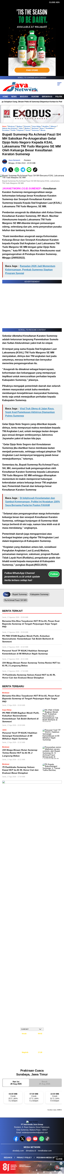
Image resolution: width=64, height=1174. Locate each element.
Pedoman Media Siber (47, 1158)
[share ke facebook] (5, 171)
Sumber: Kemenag (32, 1064)
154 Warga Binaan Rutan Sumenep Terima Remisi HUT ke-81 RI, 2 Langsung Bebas (19, 753)
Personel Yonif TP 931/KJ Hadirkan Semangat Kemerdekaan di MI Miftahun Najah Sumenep (19, 736)
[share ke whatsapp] (17, 171)
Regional (20, 130)
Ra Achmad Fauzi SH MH (15, 600)
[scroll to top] (59, 1156)
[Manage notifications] (57, 1167)
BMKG (59, 1110)
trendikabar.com (45, 1151)
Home (5, 97)
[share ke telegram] (23, 171)
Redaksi (8, 1158)
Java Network (14, 160)
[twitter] (23, 1141)
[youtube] (35, 1141)
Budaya (19, 126)
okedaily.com (18, 1151)
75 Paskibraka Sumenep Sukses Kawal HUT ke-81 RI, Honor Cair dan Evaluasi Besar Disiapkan (20, 770)
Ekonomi (27, 126)
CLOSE (59, 1159)
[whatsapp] (41, 1141)
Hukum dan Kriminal (9, 128)
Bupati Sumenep (20, 594)
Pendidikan (50, 128)
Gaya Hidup (36, 126)
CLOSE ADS (54, 2)
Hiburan (53, 126)
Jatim (21, 128)
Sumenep (35, 130)
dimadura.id (31, 1151)
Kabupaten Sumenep (39, 594)
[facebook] (16, 1141)
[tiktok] (48, 1141)
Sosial (27, 130)
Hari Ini (16, 1083)
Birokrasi (47, 97)
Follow (54, 574)
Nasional (35, 128)
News (14, 97)
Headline (45, 126)
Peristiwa (5, 130)
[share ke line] (30, 171)
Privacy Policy (24, 1158)
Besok (44, 1083)
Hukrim (35, 97)
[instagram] (29, 1141)
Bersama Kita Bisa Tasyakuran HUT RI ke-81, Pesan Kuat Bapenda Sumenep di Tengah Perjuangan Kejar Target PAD (31, 699)
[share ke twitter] (11, 171)
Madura (24, 97)
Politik (58, 97)
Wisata (42, 130)
